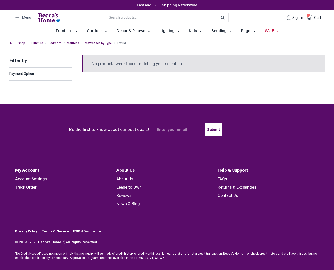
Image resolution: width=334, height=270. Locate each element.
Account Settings (31, 179)
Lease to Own (129, 187)
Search (224, 18)
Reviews (124, 195)
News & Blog (128, 204)
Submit (213, 130)
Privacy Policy (26, 231)
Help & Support (233, 170)
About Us (125, 170)
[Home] (10, 43)
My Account (27, 170)
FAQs (222, 179)
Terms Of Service (55, 231)
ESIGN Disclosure (87, 231)
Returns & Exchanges (237, 187)
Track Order (26, 187)
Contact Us (228, 195)
